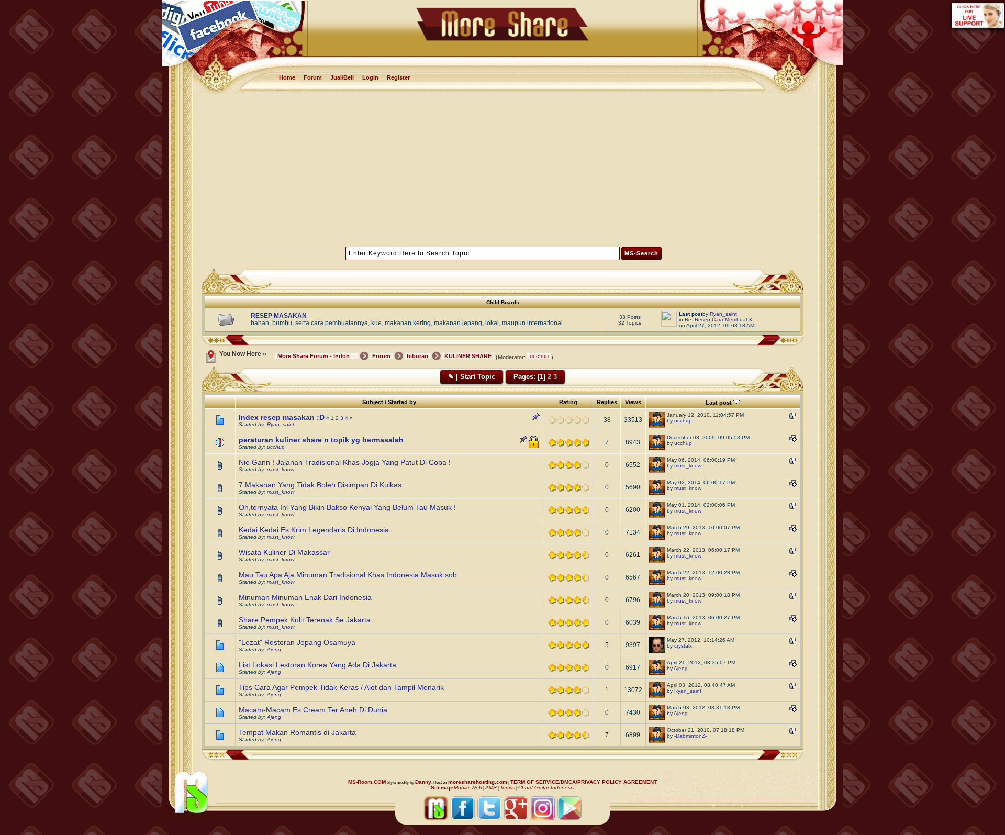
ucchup (539, 356)
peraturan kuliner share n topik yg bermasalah (321, 440)
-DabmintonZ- (690, 736)
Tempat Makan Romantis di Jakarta (297, 732)
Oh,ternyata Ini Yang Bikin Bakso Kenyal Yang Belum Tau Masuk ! (347, 507)
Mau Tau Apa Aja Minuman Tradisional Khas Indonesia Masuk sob (348, 575)
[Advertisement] (503, 169)
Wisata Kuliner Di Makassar (284, 552)
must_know (280, 469)
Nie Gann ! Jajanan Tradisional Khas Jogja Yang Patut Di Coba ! (345, 462)
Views (633, 402)
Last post (719, 402)
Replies (607, 402)
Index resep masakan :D (282, 417)
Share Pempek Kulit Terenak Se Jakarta (305, 620)
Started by (402, 402)
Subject (372, 402)
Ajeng (274, 649)
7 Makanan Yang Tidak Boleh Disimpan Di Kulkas (320, 485)
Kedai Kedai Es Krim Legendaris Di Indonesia (314, 530)
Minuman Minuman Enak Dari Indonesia (305, 597)
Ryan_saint (723, 314)
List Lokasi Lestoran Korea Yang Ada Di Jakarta (317, 665)
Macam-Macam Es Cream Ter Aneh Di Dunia (313, 710)
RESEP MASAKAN (279, 315)
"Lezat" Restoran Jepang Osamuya (297, 642)
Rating (568, 402)
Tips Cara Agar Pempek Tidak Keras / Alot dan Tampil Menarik (341, 687)
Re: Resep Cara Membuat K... (721, 319)
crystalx (683, 646)
